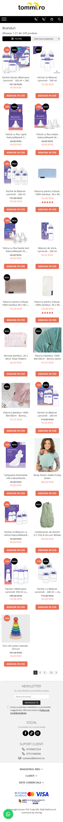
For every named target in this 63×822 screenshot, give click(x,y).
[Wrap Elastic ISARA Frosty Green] (47, 455)
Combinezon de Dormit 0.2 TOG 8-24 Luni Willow (47, 533)
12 (51, 672)
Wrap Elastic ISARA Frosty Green (47, 477)
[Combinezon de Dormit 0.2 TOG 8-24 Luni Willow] (47, 515)
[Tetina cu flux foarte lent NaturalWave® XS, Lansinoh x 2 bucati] (16, 231)
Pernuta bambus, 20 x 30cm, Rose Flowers (16, 357)
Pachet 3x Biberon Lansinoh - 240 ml (47, 79)
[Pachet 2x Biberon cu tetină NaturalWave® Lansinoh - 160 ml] (16, 515)
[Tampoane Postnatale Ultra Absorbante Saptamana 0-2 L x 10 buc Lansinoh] (16, 455)
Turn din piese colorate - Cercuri (15, 647)
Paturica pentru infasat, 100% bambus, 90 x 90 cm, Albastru (47, 193)
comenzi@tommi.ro (33, 758)
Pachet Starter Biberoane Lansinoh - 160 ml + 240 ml (15, 79)
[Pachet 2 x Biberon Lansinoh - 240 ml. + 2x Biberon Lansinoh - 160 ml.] (47, 572)
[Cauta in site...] (59, 19)
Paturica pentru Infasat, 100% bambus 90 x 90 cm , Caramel (16, 303)
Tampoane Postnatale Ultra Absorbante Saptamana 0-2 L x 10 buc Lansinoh (16, 477)
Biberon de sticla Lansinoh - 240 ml (47, 250)
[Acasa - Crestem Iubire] (31, 8)
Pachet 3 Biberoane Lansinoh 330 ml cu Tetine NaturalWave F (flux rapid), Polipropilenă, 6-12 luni (16, 590)
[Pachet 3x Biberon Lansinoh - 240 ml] (47, 60)
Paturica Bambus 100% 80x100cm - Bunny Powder (15, 414)
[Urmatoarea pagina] (56, 673)
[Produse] (4, 20)
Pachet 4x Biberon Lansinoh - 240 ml (16, 193)
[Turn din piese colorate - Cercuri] (16, 628)
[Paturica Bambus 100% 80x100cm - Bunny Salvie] (47, 339)
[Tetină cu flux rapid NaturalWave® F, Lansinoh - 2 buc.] (16, 117)
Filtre (18, 38)
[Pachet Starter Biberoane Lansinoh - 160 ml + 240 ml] (16, 60)
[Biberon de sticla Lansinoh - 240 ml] (47, 231)
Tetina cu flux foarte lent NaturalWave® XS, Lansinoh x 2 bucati (16, 250)
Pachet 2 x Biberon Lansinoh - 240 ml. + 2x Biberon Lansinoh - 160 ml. (47, 590)
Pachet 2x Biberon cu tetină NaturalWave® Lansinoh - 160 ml (15, 533)
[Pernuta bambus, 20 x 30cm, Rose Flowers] (16, 339)
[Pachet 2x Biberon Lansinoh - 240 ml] (47, 395)
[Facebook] (25, 733)
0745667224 (33, 749)
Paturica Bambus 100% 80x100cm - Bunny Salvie (47, 357)
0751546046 (33, 753)
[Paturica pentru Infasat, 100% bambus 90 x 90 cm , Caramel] (16, 286)
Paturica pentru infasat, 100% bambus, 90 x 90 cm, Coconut (47, 303)
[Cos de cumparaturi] (51, 19)
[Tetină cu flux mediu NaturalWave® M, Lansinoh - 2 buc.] (47, 117)
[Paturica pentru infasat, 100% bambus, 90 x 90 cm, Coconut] (47, 286)
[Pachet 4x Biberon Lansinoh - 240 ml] (16, 174)
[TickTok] (31, 733)
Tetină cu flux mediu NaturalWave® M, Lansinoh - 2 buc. (47, 136)
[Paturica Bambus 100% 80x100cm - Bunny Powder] (16, 395)
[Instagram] (38, 733)
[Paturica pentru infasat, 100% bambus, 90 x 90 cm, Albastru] (47, 173)
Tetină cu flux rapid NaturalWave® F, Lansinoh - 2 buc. (15, 136)
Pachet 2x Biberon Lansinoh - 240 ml (47, 414)
